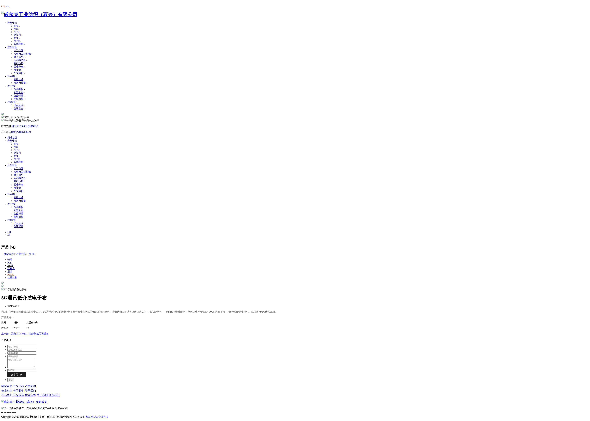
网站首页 (12, 137)
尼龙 (16, 38)
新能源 (17, 70)
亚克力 (17, 34)
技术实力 (12, 76)
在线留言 (18, 108)
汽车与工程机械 (22, 53)
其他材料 (18, 44)
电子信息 (18, 57)
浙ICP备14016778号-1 (96, 416)
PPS (16, 29)
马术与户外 (20, 60)
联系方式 (18, 105)
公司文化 (18, 92)
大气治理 (18, 50)
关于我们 (12, 86)
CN (3, 6)
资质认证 (18, 79)
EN (7, 6)
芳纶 (16, 26)
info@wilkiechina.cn (21, 132)
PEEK (17, 41)
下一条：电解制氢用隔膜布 (34, 333)
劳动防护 (18, 63)
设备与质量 (20, 82)
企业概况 (18, 89)
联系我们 (12, 102)
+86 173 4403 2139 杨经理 (24, 126)
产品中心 (12, 23)
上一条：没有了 (9, 333)
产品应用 (12, 47)
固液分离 (18, 66)
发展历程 (18, 99)
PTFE (16, 32)
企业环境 (18, 95)
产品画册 (18, 73)
